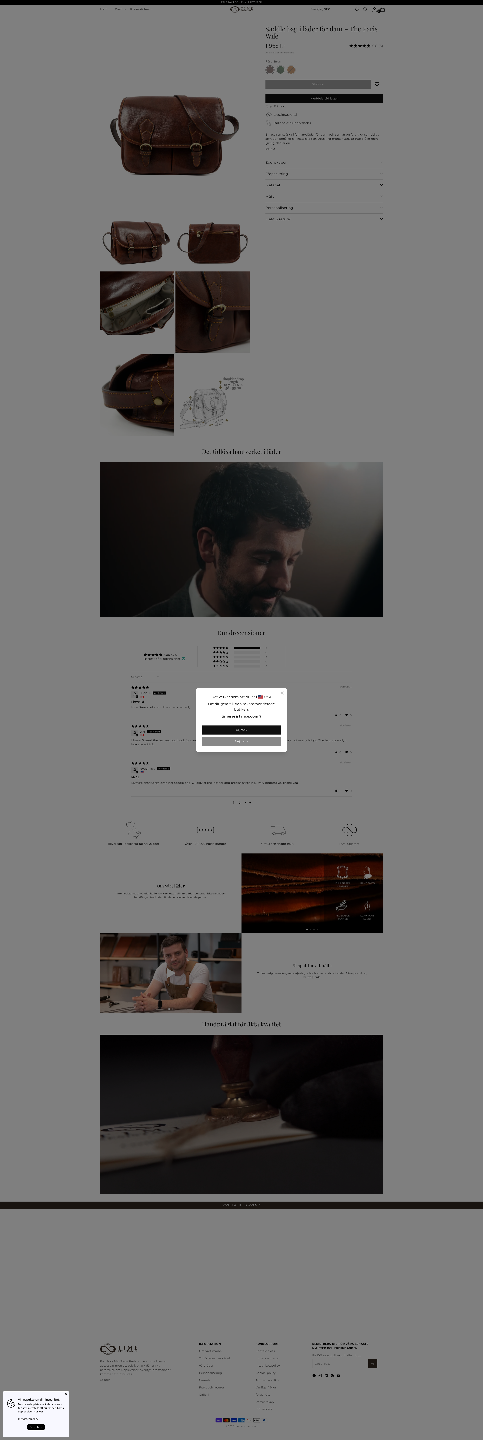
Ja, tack (241, 730)
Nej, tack (241, 741)
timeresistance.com (240, 716)
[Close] (282, 693)
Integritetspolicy (28, 1419)
